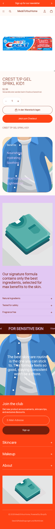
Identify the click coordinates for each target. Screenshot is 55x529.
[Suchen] (10, 11)
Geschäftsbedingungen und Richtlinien (27, 521)
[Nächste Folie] (51, 3)
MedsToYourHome (22, 514)
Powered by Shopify (39, 514)
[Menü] (3, 11)
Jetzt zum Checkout (27, 118)
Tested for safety (10, 305)
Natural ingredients (11, 298)
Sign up (26, 430)
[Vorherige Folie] (3, 3)
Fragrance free (9, 312)
